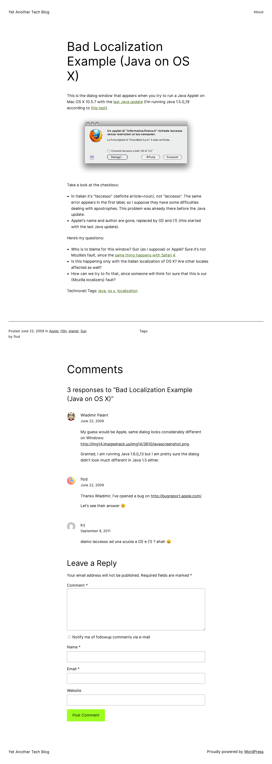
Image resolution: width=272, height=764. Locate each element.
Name (74, 647)
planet (74, 331)
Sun (83, 331)
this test (98, 108)
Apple (53, 331)
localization (127, 291)
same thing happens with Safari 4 (145, 255)
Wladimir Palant (94, 415)
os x (111, 291)
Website (74, 690)
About (259, 12)
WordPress (254, 751)
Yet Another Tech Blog (28, 12)
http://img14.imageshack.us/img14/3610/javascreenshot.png (135, 444)
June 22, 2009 (92, 421)
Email (73, 669)
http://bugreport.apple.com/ (176, 496)
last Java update (128, 102)
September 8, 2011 (95, 531)
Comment (77, 585)
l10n (63, 331)
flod (84, 479)
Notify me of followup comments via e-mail (111, 637)
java (102, 291)
